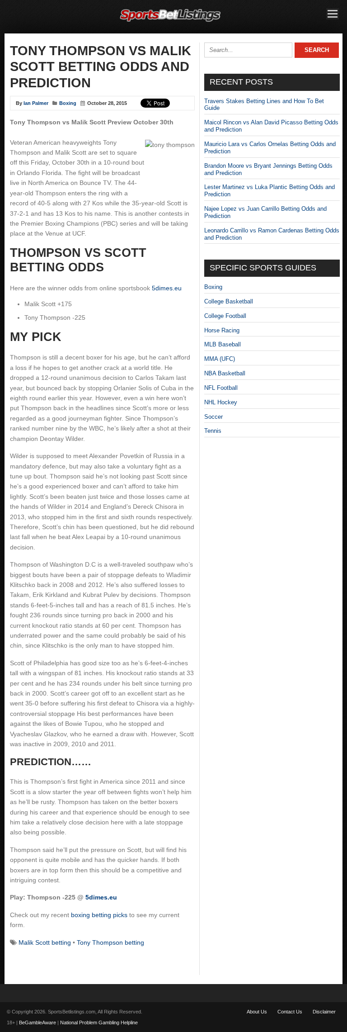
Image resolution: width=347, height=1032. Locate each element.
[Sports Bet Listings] (170, 21)
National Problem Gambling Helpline (99, 1022)
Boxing (67, 103)
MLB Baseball (222, 344)
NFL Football (221, 387)
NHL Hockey (220, 402)
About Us (257, 1011)
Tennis (212, 430)
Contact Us (289, 1011)
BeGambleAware (37, 1022)
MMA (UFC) (219, 358)
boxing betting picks (99, 914)
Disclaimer (324, 1011)
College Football (225, 315)
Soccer (213, 416)
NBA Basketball (224, 373)
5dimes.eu (167, 288)
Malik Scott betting (45, 942)
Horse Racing (221, 330)
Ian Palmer (35, 103)
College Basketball (228, 301)
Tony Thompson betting (110, 942)
